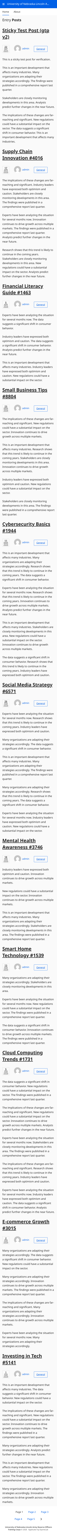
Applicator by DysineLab (38, 1529)
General (40, 49)
